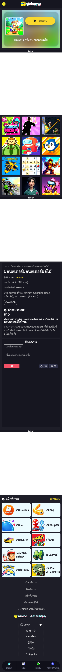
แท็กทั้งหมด (31, 596)
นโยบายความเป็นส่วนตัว (31, 609)
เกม (5, 266)
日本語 (31, 648)
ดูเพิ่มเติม (55, 499)
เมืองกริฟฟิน (15, 266)
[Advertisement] (31, 83)
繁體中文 (31, 631)
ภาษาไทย (31, 636)
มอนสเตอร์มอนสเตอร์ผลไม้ (36, 266)
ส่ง (12, 366)
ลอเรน (19, 277)
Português (31, 654)
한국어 (31, 642)
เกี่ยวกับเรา (31, 582)
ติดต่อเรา (31, 589)
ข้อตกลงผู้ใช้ (31, 602)
